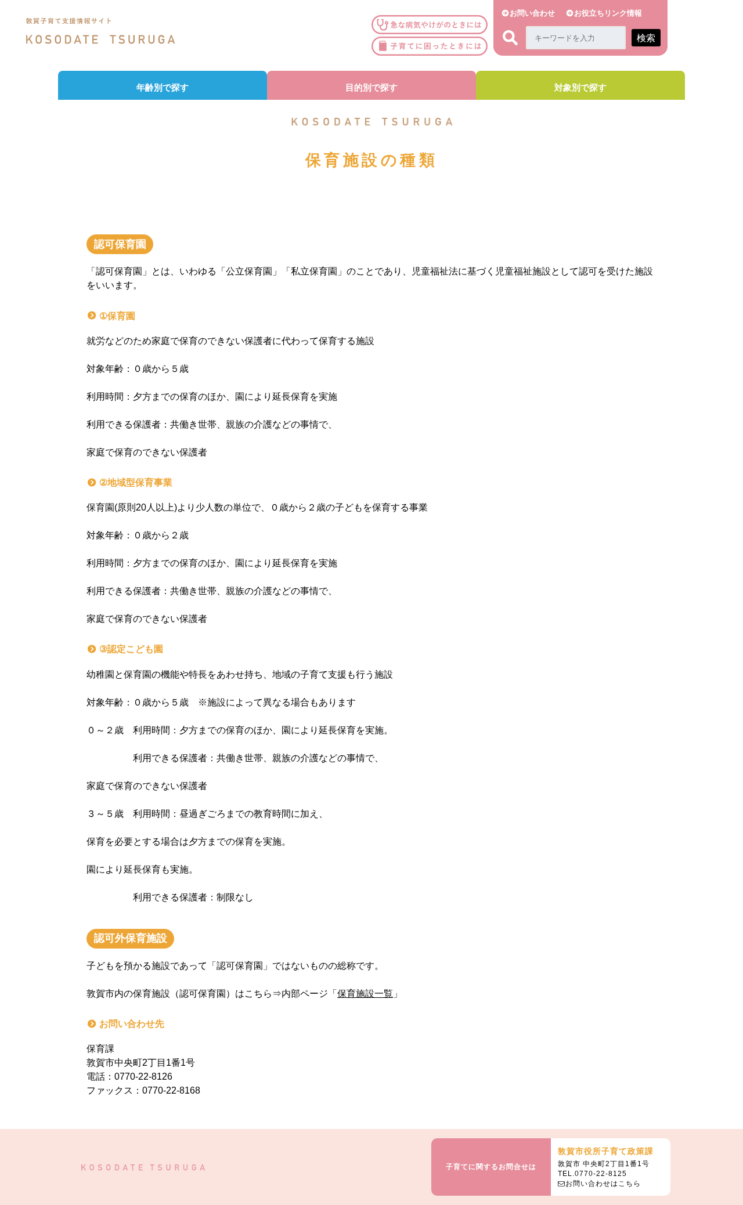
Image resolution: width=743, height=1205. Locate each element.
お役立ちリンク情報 (608, 13)
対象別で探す (580, 87)
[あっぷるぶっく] (432, 46)
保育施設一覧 (365, 993)
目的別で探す (371, 87)
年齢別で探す (162, 87)
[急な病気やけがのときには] (432, 24)
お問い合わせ (532, 13)
